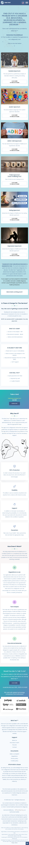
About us (14, 740)
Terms (16, 842)
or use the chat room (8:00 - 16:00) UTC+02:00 (15, 687)
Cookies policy (14, 760)
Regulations (15, 756)
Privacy (13, 842)
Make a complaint (14, 754)
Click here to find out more (14, 81)
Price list (14, 745)
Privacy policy (14, 758)
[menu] (27, 2)
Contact (14, 747)
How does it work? (14, 742)
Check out (14, 403)
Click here (14, 683)
